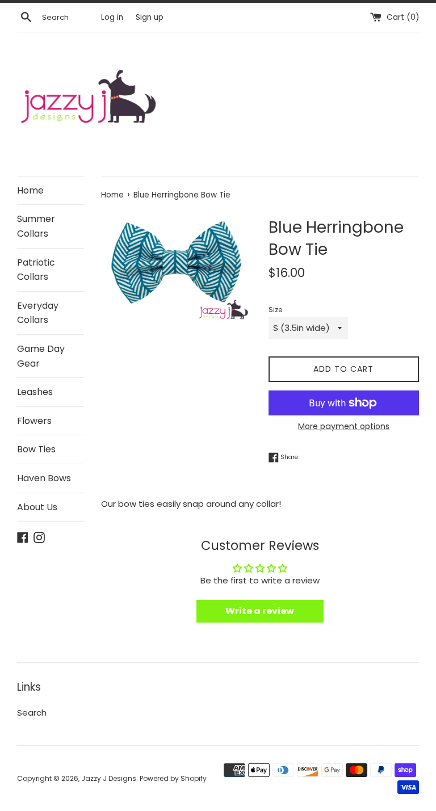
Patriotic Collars (36, 270)
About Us (37, 507)
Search (32, 712)
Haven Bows (44, 478)
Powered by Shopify (173, 778)
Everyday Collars (37, 313)
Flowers (34, 420)
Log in (112, 17)
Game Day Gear (41, 356)
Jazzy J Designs (108, 778)
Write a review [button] (259, 610)
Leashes (35, 391)
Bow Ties (36, 449)
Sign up (150, 17)
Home (30, 190)
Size (275, 309)
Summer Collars (36, 226)
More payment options (343, 426)
